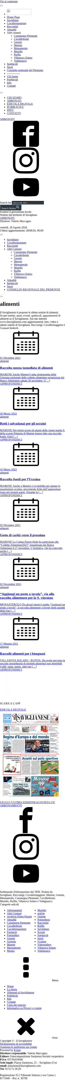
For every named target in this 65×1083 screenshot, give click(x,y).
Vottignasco (20, 60)
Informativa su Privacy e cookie (24, 1008)
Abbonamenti (14, 910)
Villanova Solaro (23, 57)
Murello (18, 51)
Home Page (13, 17)
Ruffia (17, 54)
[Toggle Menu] (1, 5)
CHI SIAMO (14, 97)
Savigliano (13, 20)
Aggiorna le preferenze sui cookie (18, 1047)
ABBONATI (14, 100)
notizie (41, 913)
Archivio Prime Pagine (19, 916)
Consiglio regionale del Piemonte (25, 70)
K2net (17, 1050)
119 (9, 691)
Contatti (11, 85)
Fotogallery (13, 935)
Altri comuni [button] (14, 32)
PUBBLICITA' (15, 107)
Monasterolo (21, 48)
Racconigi (12, 26)
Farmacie (12, 932)
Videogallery (44, 944)
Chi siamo (12, 76)
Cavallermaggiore (16, 23)
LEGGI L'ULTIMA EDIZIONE (18, 802)
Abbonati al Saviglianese (20, 992)
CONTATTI (14, 113)
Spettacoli (12, 63)
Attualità (11, 29)
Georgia (11, 941)
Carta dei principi (16, 1005)
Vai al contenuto (9, 1)
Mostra (11, 950)
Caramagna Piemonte (25, 35)
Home (10, 986)
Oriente (41, 916)
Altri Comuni (14, 248)
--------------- (13, 73)
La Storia (12, 989)
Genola (18, 42)
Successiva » (14, 694)
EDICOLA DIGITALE (20, 103)
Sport (10, 67)
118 (9, 688)
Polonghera (43, 919)
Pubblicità (12, 79)
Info (9, 82)
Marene (18, 45)
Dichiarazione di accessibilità (16, 1043)
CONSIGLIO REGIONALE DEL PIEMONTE (33, 289)
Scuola (41, 932)
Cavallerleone (21, 38)
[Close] (1, 92)
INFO (10, 110)
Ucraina (41, 941)
